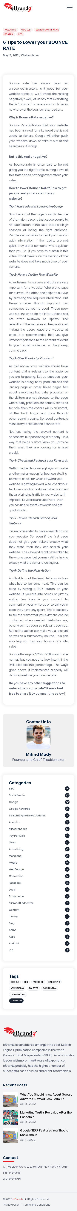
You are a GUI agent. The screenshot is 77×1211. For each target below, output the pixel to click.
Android (14, 943)
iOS (11, 950)
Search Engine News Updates (27, 815)
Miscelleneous (18, 829)
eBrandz (18, 1199)
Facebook (15, 883)
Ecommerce (16, 896)
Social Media (17, 795)
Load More (16, 1000)
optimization (18, 994)
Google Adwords (19, 808)
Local (12, 889)
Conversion (16, 876)
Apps (12, 936)
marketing (15, 856)
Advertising (16, 849)
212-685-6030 (12, 1178)
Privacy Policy (11, 1204)
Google (13, 802)
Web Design (16, 869)
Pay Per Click (17, 835)
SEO (11, 788)
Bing (11, 923)
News (12, 842)
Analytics (15, 822)
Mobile (13, 862)
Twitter (13, 916)
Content (14, 909)
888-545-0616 (12, 1172)
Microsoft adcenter (21, 903)
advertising (17, 988)
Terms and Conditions (36, 1204)
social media (49, 988)
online (12, 930)
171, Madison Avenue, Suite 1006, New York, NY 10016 (35, 1166)
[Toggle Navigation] (69, 7)
